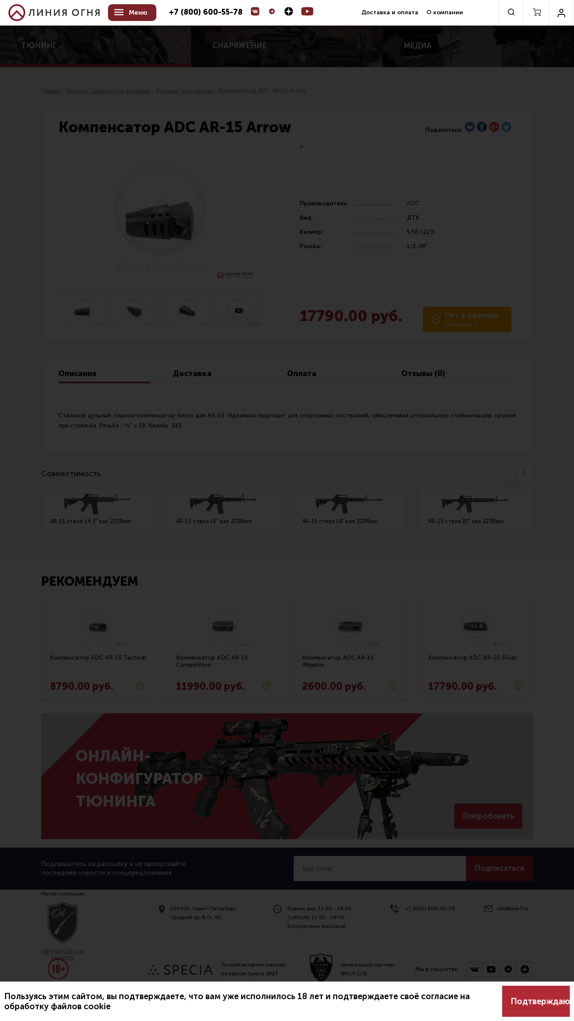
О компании (445, 12)
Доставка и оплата (389, 12)
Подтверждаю (540, 1001)
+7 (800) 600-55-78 (205, 12)
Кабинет (561, 12)
